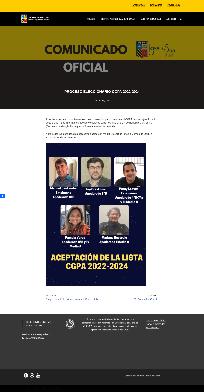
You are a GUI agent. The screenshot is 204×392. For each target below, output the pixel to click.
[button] (96, 18)
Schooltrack (152, 327)
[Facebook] (2, 196)
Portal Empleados (155, 324)
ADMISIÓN (171, 19)
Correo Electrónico (156, 320)
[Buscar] (181, 19)
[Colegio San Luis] (35, 18)
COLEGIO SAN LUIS (30, 388)
